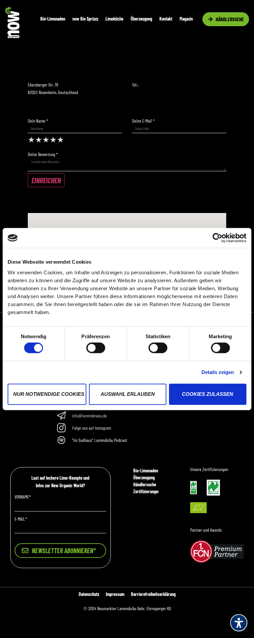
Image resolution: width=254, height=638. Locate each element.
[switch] (95, 348)
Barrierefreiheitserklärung (153, 594)
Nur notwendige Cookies (48, 394)
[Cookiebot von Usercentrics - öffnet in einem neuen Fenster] (217, 238)
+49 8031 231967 (152, 84)
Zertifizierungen (146, 491)
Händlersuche (144, 484)
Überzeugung (141, 19)
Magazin (186, 19)
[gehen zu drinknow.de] (12, 36)
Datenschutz (89, 594)
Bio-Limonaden (52, 19)
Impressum (115, 594)
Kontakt (165, 19)
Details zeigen (217, 372)
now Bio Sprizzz (85, 19)
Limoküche (114, 19)
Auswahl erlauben (128, 394)
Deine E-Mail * (143, 121)
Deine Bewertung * (43, 154)
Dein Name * (38, 121)
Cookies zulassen (207, 394)
